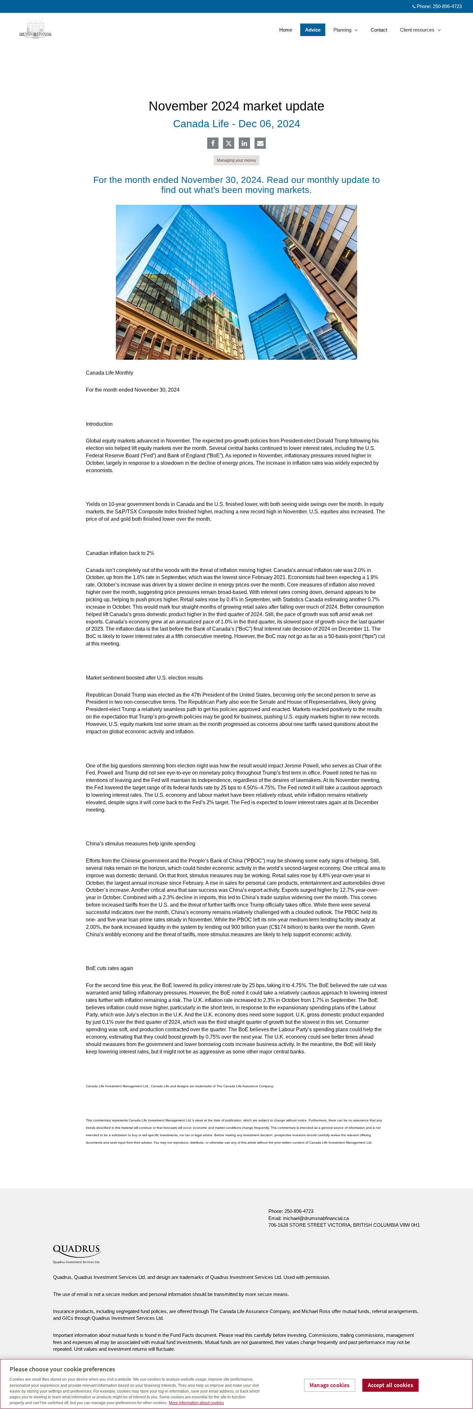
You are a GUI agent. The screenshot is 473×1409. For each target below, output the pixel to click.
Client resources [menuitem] (417, 31)
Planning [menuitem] (343, 31)
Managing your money (236, 160)
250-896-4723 (447, 6)
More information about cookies (196, 1403)
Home (285, 30)
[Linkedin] (244, 144)
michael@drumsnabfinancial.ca (316, 1218)
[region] (236, 1384)
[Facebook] (213, 144)
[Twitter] (229, 143)
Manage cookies (330, 1385)
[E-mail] (260, 144)
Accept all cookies (390, 1385)
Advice (312, 30)
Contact (379, 30)
